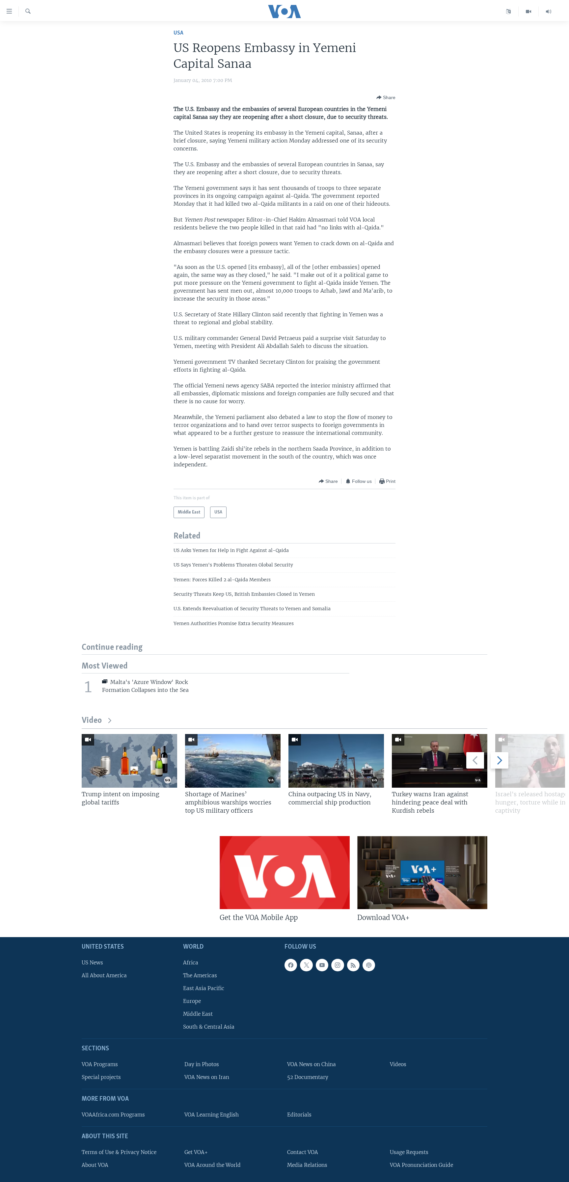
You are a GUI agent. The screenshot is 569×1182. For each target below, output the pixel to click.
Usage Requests (409, 1152)
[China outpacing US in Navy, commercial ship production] (336, 761)
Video (92, 720)
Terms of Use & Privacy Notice (119, 1152)
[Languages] (509, 11)
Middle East (198, 1014)
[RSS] (353, 965)
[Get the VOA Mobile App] (285, 872)
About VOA (95, 1165)
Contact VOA (302, 1152)
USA (178, 33)
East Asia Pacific (203, 988)
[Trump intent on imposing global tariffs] (129, 761)
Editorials (299, 1115)
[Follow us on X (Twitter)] (306, 965)
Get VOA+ (196, 1152)
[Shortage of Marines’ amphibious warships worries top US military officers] (233, 761)
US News (92, 962)
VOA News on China (311, 1064)
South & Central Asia (208, 1027)
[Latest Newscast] (548, 11)
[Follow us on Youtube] (322, 965)
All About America (104, 975)
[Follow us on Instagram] (337, 965)
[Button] (385, 97)
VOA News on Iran (206, 1077)
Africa (190, 962)
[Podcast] (369, 965)
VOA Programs (100, 1064)
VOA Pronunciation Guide (421, 1165)
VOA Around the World (212, 1165)
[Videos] (529, 11)
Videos (398, 1064)
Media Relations (307, 1165)
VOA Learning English (211, 1115)
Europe (192, 1001)
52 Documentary (307, 1077)
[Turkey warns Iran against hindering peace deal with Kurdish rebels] (439, 761)
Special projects (101, 1077)
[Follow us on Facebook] (290, 965)
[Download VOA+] (422, 872)
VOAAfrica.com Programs (113, 1115)
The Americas (200, 975)
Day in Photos (201, 1064)
